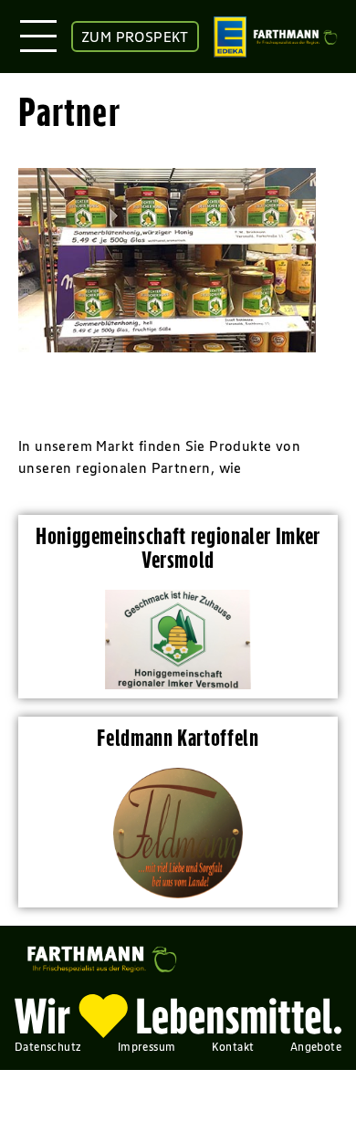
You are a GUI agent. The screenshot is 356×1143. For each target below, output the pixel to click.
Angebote (315, 1047)
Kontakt (233, 1047)
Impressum (147, 1047)
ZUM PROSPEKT (135, 36)
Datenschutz (48, 1047)
